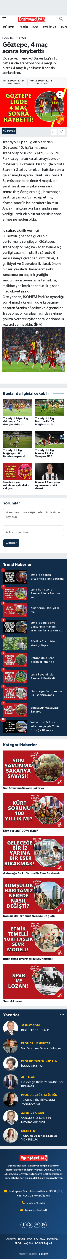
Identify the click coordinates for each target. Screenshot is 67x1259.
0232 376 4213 (36, 1202)
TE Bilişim (42, 1253)
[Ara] (61, 19)
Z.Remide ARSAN (32, 1113)
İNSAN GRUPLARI (32, 1066)
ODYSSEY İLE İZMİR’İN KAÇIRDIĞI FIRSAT (36, 1119)
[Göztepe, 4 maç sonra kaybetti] (33, 107)
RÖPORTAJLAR (43, 1243)
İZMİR (24, 27)
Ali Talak (28, 1077)
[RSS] (44, 1225)
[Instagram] (37, 1225)
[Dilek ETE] (10, 1135)
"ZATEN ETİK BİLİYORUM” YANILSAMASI (38, 1101)
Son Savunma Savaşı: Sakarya (41, 1048)
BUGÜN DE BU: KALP (35, 1030)
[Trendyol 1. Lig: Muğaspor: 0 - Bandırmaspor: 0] (17, 439)
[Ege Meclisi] (32, 19)
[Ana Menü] (4, 19)
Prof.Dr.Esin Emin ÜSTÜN (39, 1061)
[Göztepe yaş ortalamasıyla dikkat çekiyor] (17, 471)
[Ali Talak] (10, 1081)
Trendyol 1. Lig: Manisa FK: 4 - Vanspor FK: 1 (45, 453)
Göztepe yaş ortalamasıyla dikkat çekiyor (17, 485)
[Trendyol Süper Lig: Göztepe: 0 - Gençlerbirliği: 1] (17, 407)
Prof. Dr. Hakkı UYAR (35, 1043)
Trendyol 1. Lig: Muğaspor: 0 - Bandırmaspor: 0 (14, 453)
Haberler (8, 38)
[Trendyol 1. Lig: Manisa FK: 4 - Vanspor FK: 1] (49, 439)
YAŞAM (28, 1243)
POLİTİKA (49, 27)
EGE (35, 27)
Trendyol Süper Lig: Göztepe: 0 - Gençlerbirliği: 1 (16, 421)
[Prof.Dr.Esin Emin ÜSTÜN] (10, 1063)
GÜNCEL (9, 27)
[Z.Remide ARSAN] (10, 1117)
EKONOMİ (53, 1239)
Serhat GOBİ (30, 1025)
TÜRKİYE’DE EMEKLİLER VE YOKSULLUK (39, 1137)
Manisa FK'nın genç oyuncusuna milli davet (47, 485)
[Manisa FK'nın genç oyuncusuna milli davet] (49, 471)
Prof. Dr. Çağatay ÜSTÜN (39, 1095)
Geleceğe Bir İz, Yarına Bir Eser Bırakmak (42, 1084)
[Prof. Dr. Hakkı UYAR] (10, 1045)
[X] (30, 1225)
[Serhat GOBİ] (10, 1028)
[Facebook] (23, 1225)
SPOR (22, 38)
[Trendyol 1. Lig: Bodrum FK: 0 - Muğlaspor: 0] (49, 407)
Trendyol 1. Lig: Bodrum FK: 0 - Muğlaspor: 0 (45, 421)
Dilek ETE (28, 1130)
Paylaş (11, 130)
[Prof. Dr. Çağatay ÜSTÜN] (10, 1099)
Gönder (11, 542)
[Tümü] (62, 1015)
